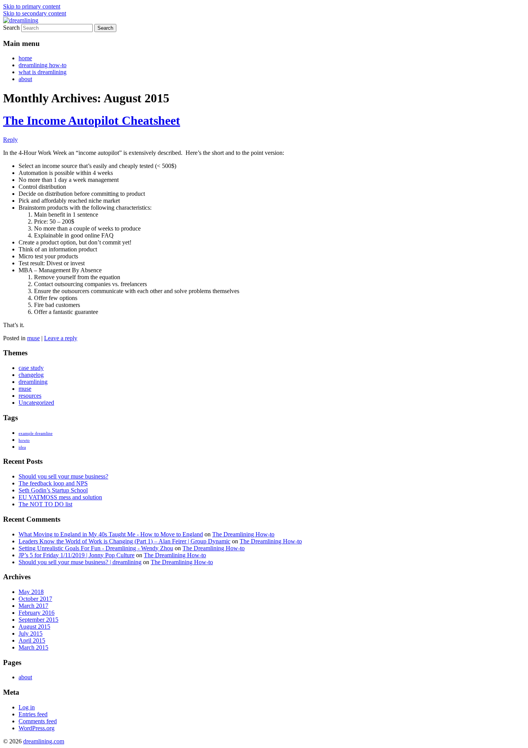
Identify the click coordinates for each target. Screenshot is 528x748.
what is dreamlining (42, 72)
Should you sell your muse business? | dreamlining (80, 562)
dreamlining (33, 381)
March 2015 (33, 647)
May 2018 (31, 592)
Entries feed (33, 714)
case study (31, 368)
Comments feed (38, 721)
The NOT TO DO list (45, 504)
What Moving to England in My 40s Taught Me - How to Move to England (111, 534)
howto (24, 440)
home (25, 58)
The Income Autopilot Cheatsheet (91, 120)
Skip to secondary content (34, 13)
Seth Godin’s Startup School (53, 490)
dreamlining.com (43, 741)
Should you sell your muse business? (63, 476)
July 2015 (31, 633)
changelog (31, 374)
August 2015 (34, 626)
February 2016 (37, 612)
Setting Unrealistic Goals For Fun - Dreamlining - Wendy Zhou (96, 548)
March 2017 (33, 605)
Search (11, 27)
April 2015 (32, 640)
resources (30, 395)
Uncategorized (36, 402)
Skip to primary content (31, 6)
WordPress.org (37, 728)
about (25, 79)
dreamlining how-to (42, 65)
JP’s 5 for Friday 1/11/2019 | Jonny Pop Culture (77, 555)
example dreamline (36, 433)
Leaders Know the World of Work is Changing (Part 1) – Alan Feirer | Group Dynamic (124, 541)
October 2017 (35, 598)
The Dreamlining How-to (243, 534)
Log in (27, 707)
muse (33, 338)
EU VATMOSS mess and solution (60, 497)
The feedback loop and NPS (53, 483)
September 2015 (38, 619)
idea (22, 447)
